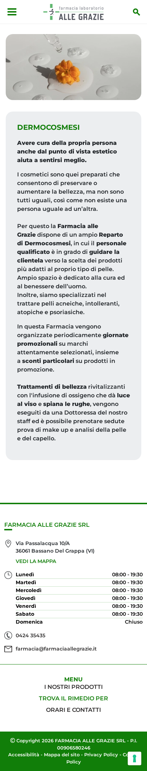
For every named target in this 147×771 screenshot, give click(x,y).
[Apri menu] (12, 12)
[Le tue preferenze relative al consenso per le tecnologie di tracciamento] (134, 758)
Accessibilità (23, 754)
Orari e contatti (73, 709)
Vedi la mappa (36, 561)
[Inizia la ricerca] (137, 11)
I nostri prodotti (73, 687)
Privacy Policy (101, 754)
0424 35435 (30, 635)
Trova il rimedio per (73, 698)
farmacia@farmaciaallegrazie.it (56, 648)
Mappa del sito (62, 754)
